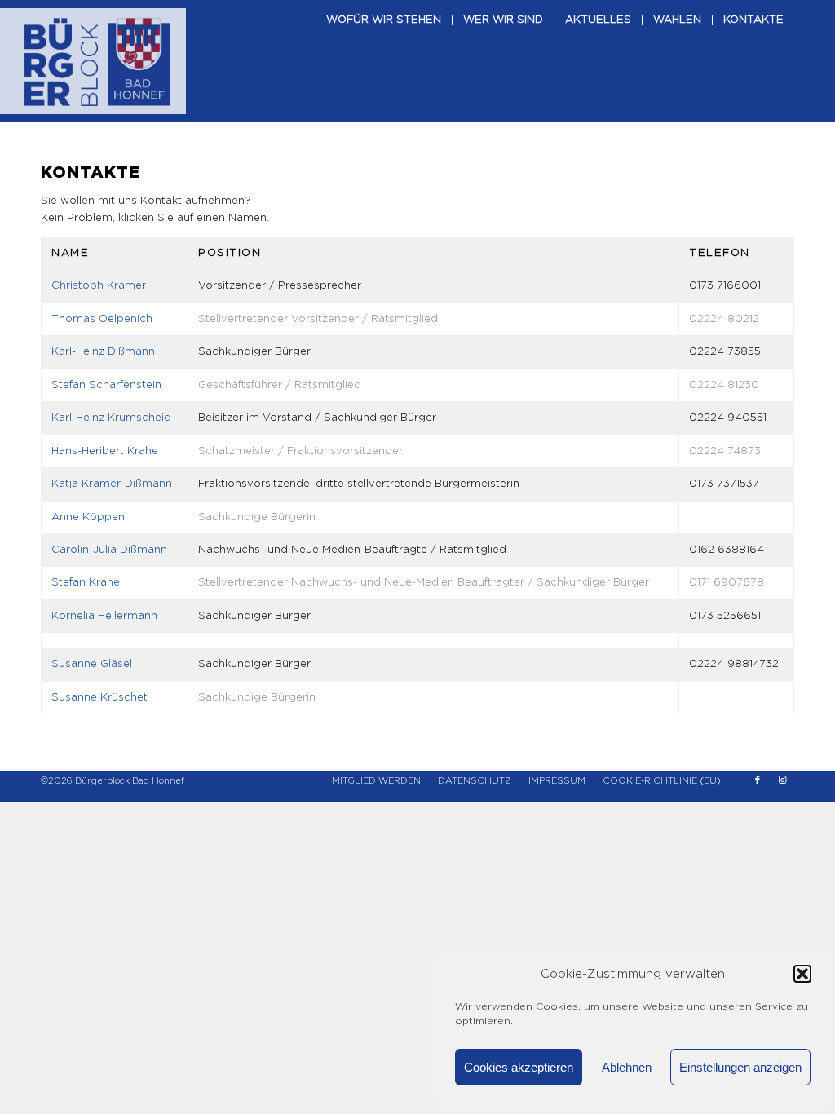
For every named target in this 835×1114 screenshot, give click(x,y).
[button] (802, 974)
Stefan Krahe (85, 582)
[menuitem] (384, 61)
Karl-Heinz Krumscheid (111, 418)
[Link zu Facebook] (757, 780)
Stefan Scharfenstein (106, 385)
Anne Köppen (88, 517)
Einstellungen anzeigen (740, 1067)
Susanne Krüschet (99, 697)
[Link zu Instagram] (782, 780)
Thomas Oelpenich (101, 319)
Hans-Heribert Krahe (104, 451)
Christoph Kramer (98, 286)
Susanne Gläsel (91, 664)
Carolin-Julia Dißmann (109, 550)
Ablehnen (627, 1067)
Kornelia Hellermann (104, 616)
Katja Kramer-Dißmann (111, 484)
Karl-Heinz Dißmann (103, 352)
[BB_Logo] (97, 61)
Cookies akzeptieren (518, 1067)
